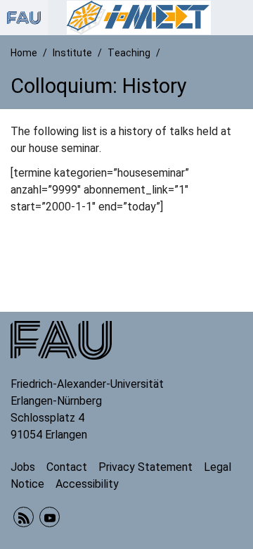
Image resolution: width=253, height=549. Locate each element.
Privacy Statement (145, 467)
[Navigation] (238, 17)
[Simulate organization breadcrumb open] (24, 17)
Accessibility (87, 484)
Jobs (23, 467)
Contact (66, 467)
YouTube (49, 517)
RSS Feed (23, 517)
